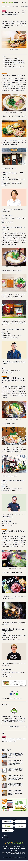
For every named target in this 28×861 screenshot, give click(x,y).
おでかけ (9, 846)
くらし (14, 846)
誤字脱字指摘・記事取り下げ (21, 852)
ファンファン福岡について (10, 848)
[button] (11, 694)
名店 (24, 739)
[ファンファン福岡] (7, 2)
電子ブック (14, 850)
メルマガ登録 (21, 848)
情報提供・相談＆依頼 (12, 852)
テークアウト (11, 739)
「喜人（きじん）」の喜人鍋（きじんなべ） (14, 60)
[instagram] (8, 838)
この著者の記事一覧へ (14, 726)
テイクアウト (19, 739)
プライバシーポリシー (6, 853)
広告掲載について (5, 852)
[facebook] (3, 838)
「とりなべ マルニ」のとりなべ (11, 58)
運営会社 (23, 853)
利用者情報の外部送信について (16, 853)
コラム (4, 10)
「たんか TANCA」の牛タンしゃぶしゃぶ (14, 66)
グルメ (5, 846)
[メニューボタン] (25, 2)
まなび (18, 846)
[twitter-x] (5, 838)
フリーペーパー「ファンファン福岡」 (12, 716)
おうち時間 (4, 739)
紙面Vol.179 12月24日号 (7, 741)
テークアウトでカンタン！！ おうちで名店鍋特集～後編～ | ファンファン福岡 (18, 683)
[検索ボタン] (23, 2)
